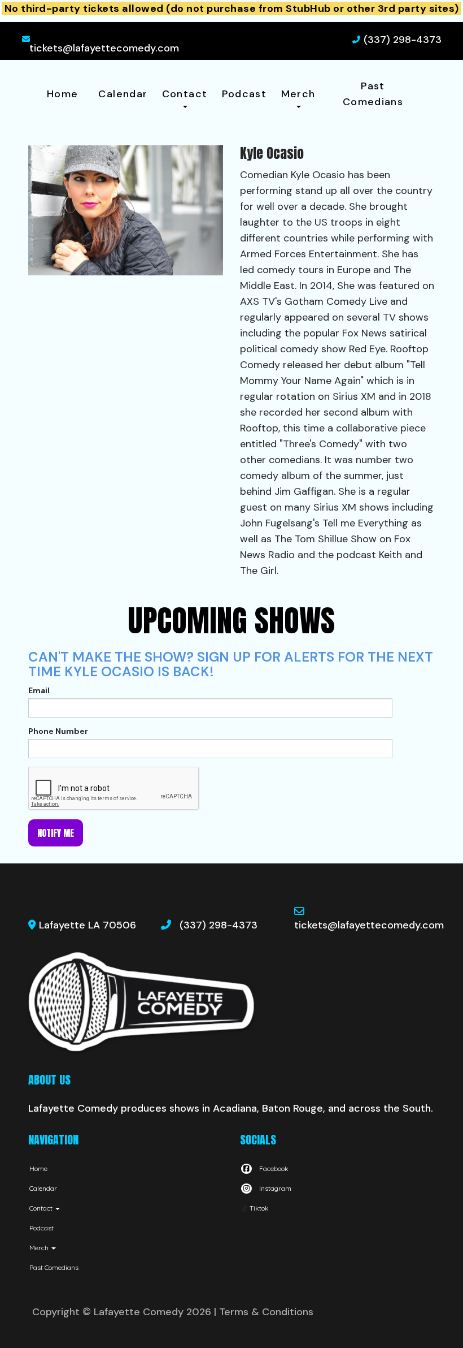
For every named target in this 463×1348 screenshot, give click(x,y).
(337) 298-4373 (403, 39)
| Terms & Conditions (263, 1312)
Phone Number (58, 731)
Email (39, 690)
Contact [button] (185, 94)
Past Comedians (373, 94)
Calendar (122, 94)
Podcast (244, 94)
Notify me (55, 833)
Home (62, 94)
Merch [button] (298, 94)
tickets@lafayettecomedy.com (104, 48)
